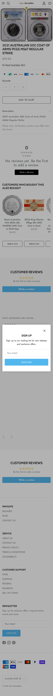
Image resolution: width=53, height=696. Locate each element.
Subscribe (26, 362)
